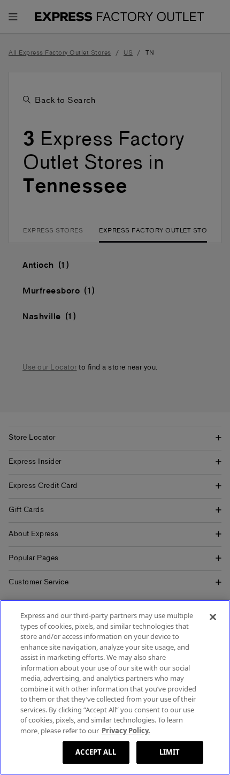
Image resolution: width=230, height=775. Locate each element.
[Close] (213, 617)
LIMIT (169, 752)
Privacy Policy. (126, 730)
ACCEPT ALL (95, 752)
